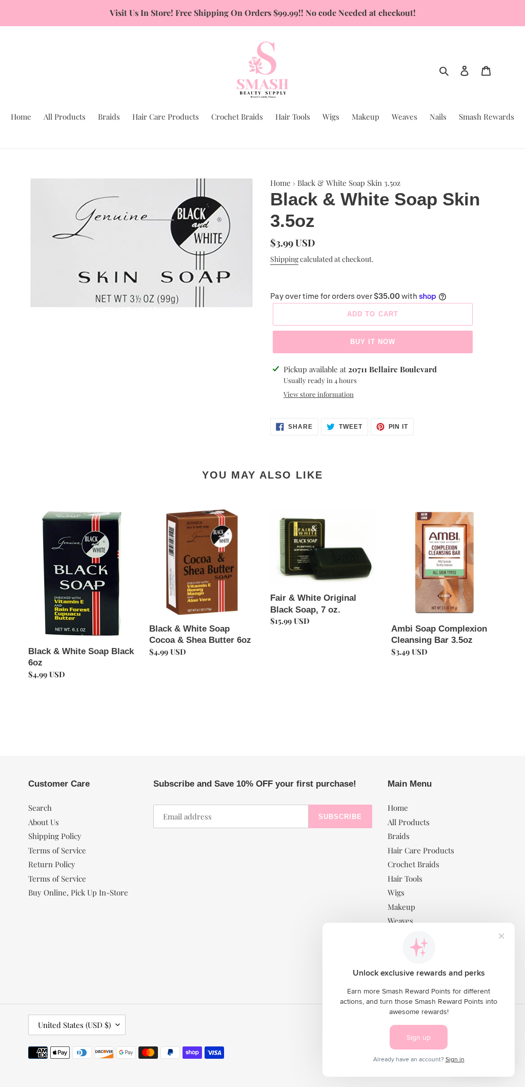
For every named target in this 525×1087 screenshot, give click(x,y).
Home (280, 183)
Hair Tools (405, 878)
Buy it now (372, 342)
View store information (319, 394)
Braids (399, 836)
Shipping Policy (55, 836)
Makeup (401, 907)
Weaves (400, 921)
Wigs (396, 892)
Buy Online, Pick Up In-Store (78, 892)
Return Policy (51, 864)
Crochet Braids (413, 864)
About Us (43, 822)
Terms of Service (57, 850)
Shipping (284, 259)
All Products (409, 822)
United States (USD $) (74, 1025)
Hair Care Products (421, 850)
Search (40, 808)
